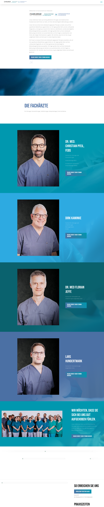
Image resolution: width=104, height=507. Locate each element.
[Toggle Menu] (101, 2)
